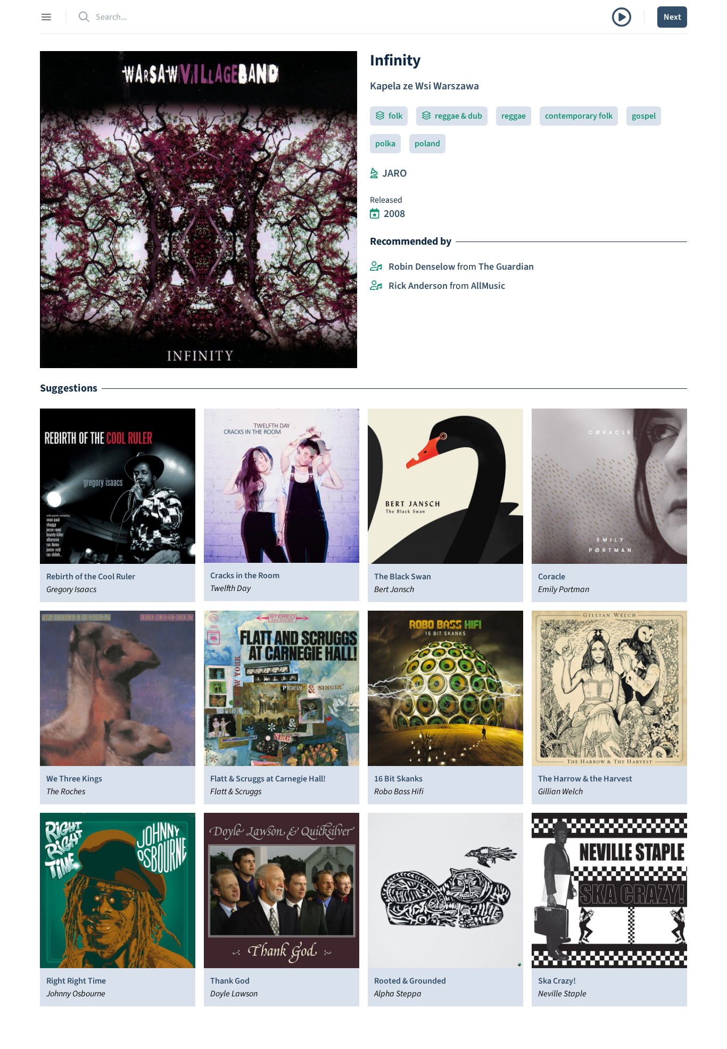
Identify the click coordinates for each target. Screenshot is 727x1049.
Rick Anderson (418, 286)
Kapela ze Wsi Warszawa (424, 86)
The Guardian (506, 266)
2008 (394, 213)
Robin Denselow (422, 266)
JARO (394, 173)
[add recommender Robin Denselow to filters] (376, 267)
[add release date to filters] (374, 213)
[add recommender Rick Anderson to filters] (376, 286)
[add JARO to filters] (374, 173)
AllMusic (488, 286)
